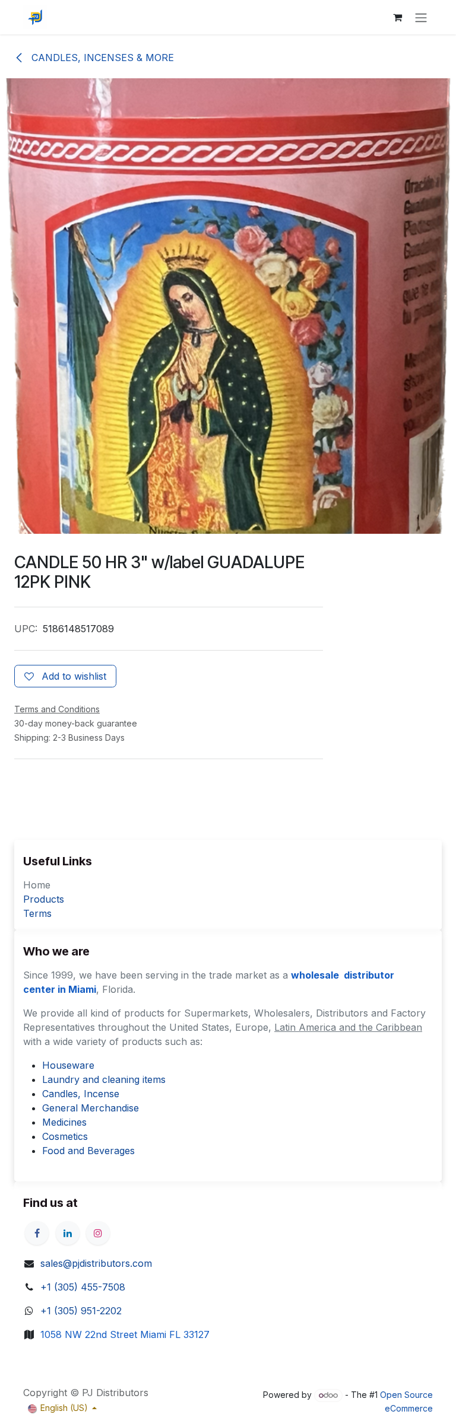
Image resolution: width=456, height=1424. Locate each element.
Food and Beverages (88, 1151)
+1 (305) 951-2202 (81, 1311)
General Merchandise (90, 1108)
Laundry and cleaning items (104, 1079)
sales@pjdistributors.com (96, 1263)
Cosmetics (65, 1136)
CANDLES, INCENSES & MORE (101, 57)
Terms (37, 913)
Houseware (68, 1065)
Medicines (64, 1122)
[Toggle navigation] (421, 17)
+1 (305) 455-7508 (82, 1287)
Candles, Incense (80, 1094)
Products (43, 899)
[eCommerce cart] (397, 17)
